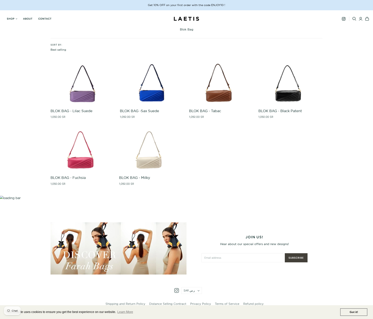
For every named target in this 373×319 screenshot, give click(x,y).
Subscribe (296, 257)
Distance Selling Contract (167, 304)
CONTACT (44, 18)
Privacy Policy (200, 304)
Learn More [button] (125, 312)
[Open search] (354, 19)
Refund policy (253, 304)
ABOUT (27, 18)
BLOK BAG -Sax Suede (139, 111)
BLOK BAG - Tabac (205, 111)
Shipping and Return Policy (125, 304)
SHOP (11, 18)
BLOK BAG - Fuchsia (68, 177)
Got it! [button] (354, 312)
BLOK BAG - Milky (134, 177)
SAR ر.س (189, 290)
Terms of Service (227, 304)
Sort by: (56, 44)
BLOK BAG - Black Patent (280, 111)
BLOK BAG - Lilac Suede (71, 111)
